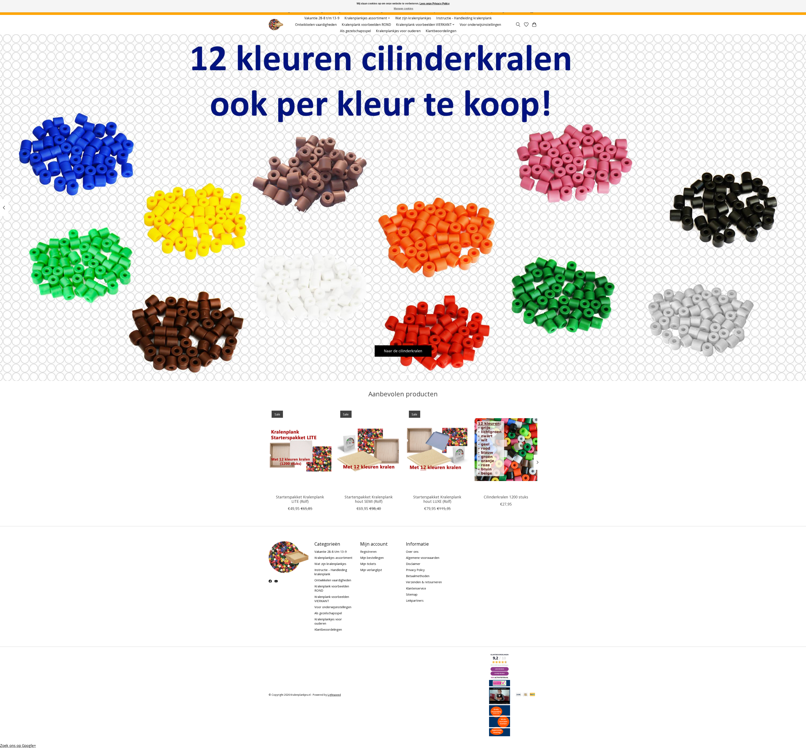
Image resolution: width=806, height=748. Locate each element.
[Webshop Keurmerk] (499, 684)
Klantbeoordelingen (441, 31)
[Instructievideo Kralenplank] (499, 702)
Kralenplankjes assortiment (333, 557)
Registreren (368, 551)
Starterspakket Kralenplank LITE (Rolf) (300, 499)
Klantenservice (416, 588)
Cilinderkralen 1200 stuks (506, 496)
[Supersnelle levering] (499, 734)
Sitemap (411, 594)
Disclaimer (413, 564)
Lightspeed (334, 695)
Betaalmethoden (417, 576)
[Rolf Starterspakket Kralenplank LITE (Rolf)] (300, 449)
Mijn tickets (368, 564)
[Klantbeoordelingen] (499, 725)
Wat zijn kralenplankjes (413, 18)
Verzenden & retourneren (424, 582)
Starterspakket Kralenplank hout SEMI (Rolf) (369, 499)
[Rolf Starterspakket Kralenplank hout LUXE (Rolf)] (437, 449)
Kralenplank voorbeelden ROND (366, 24)
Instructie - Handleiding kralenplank (464, 18)
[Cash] (525, 695)
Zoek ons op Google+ (18, 745)
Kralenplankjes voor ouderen (398, 31)
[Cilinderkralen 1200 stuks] (506, 449)
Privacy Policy (415, 570)
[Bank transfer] (518, 695)
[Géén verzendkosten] (499, 714)
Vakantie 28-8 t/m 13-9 (321, 18)
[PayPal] (532, 695)
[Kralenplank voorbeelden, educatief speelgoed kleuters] (276, 24)
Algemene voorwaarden (422, 557)
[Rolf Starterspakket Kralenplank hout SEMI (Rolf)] (368, 449)
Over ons (412, 551)
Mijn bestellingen (372, 557)
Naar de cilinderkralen (403, 350)
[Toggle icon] (518, 24)
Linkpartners (415, 600)
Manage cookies (403, 8)
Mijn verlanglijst (371, 570)
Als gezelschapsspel (355, 31)
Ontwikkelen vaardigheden (316, 24)
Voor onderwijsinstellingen (480, 24)
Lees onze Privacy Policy (435, 3)
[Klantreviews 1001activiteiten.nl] (499, 677)
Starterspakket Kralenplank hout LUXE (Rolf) (437, 499)
